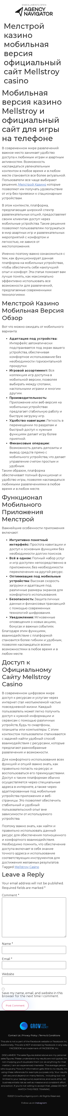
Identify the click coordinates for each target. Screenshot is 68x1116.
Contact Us (14, 1035)
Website (8, 974)
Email (7, 959)
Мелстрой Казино (32, 184)
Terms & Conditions (49, 1035)
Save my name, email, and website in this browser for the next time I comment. (32, 995)
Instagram (41, 1102)
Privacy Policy (29, 1035)
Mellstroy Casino (27, 867)
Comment (10, 895)
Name (7, 943)
